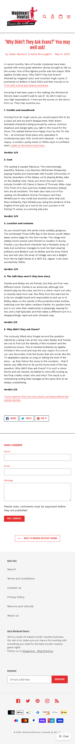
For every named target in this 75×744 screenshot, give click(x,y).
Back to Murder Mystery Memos (40, 538)
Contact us (14, 587)
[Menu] (69, 16)
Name (7, 451)
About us (13, 615)
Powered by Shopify (51, 732)
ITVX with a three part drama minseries (26, 85)
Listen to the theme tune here (27, 145)
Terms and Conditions (21, 578)
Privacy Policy (15, 597)
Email (7, 466)
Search (11, 569)
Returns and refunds (20, 606)
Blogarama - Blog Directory (37, 651)
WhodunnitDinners (31, 732)
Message (8, 480)
